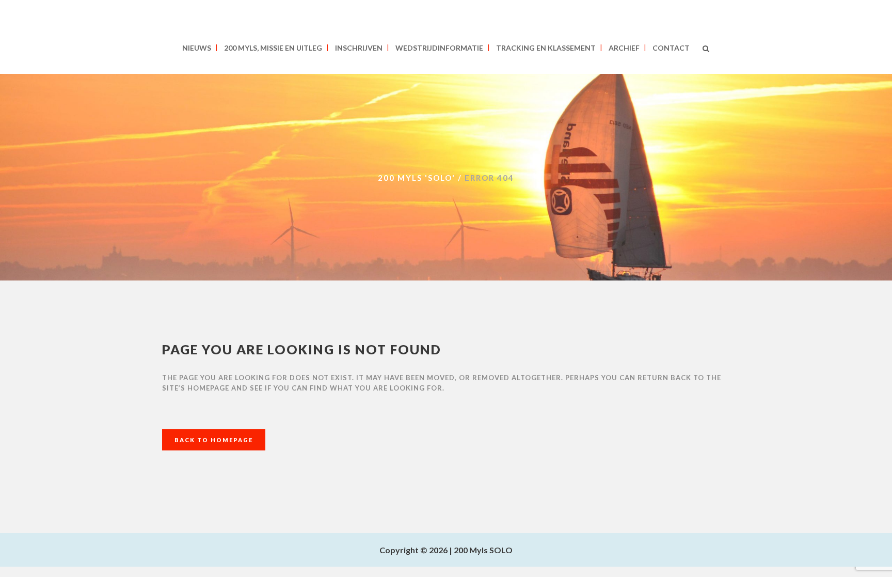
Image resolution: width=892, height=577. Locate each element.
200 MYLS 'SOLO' (416, 177)
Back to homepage (213, 439)
